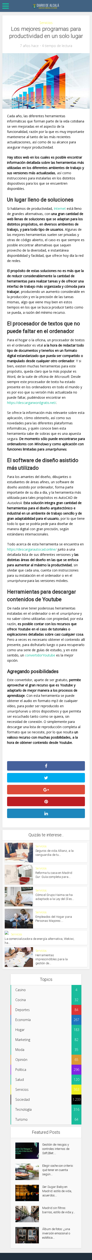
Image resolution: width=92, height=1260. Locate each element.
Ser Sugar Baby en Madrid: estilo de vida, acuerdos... (57, 1191)
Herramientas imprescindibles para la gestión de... (51, 959)
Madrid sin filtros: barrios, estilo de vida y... (58, 1210)
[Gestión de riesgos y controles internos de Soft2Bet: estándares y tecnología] (28, 1151)
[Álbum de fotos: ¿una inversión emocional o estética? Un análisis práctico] (28, 1235)
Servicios (46, 22)
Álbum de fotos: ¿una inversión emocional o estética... (56, 1233)
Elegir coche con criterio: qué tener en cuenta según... (57, 1170)
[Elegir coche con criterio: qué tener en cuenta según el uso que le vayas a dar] (28, 1172)
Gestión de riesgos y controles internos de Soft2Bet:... (55, 1149)
